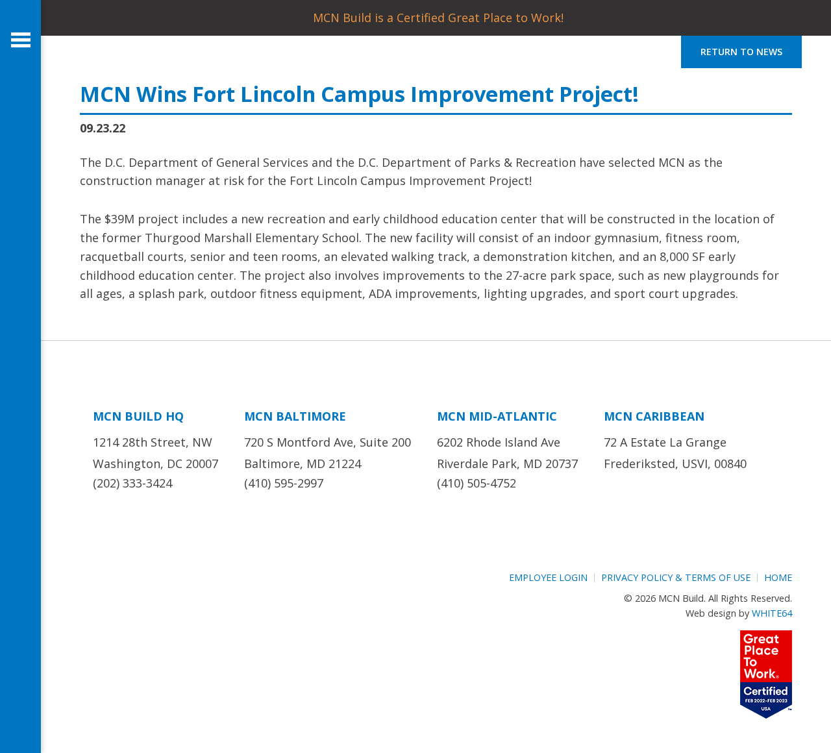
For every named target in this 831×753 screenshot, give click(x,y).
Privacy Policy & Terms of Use (675, 577)
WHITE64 (772, 613)
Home (778, 577)
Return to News (741, 51)
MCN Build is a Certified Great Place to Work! (438, 17)
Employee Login (548, 577)
